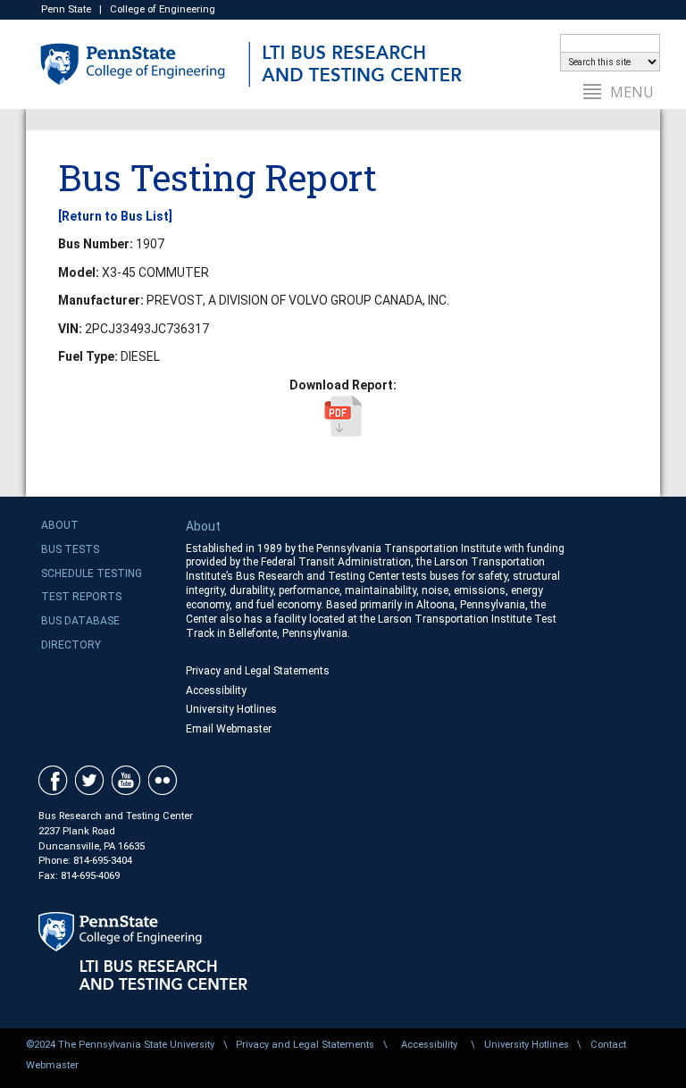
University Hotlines (231, 709)
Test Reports (81, 596)
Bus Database (80, 621)
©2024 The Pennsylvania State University (120, 1044)
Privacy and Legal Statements (258, 671)
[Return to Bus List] (115, 216)
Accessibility (216, 690)
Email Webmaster (229, 729)
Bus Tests (70, 549)
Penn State (66, 9)
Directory (71, 645)
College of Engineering (162, 9)
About (60, 525)
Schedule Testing (91, 573)
